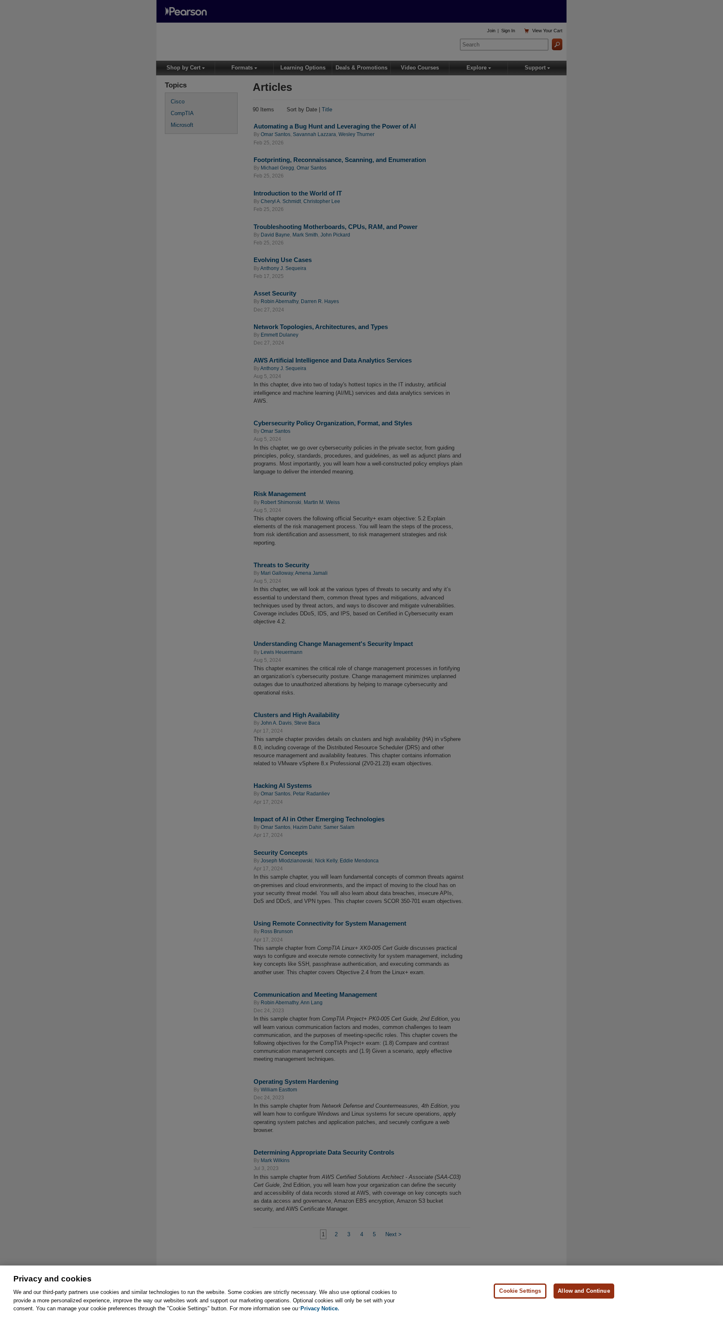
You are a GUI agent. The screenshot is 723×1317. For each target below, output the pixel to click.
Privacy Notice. (319, 1308)
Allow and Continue (584, 1291)
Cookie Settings (520, 1291)
